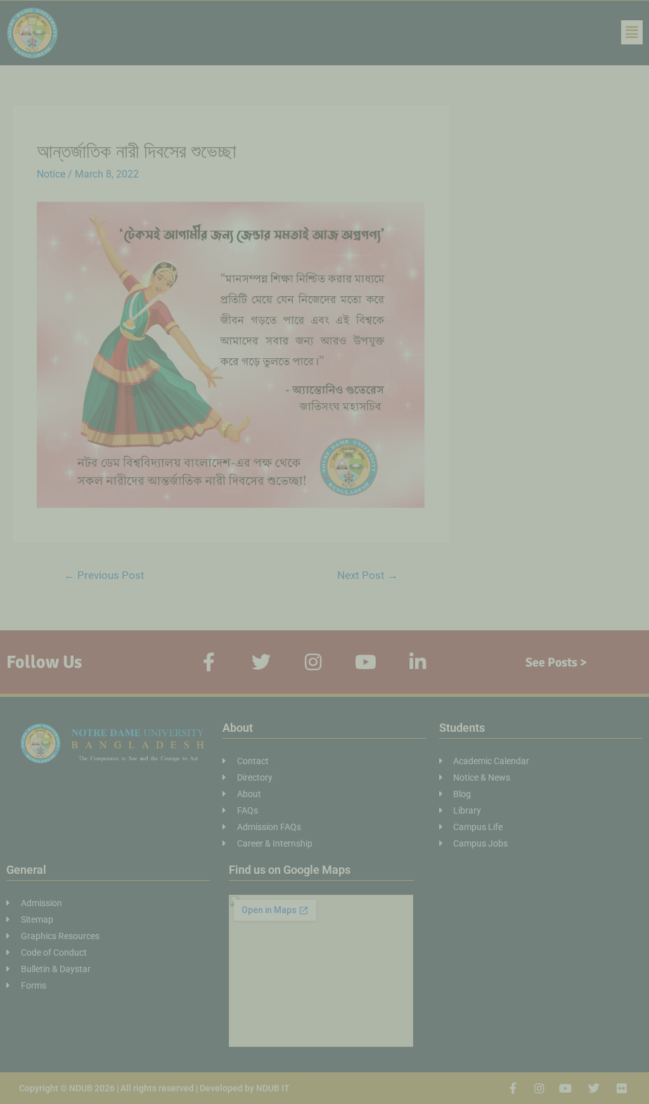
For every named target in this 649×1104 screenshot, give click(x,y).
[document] (324, 552)
